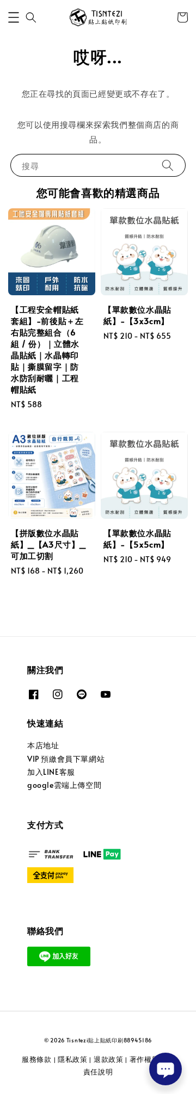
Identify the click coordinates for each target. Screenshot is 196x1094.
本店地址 (43, 745)
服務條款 (37, 1059)
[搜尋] (167, 165)
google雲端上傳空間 (64, 785)
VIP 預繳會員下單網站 (66, 759)
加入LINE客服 (51, 772)
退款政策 (109, 1059)
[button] (14, 17)
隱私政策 (73, 1059)
